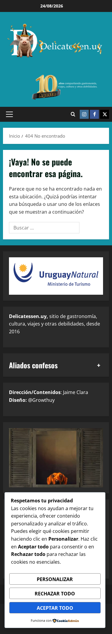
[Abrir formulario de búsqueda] (73, 114)
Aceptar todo (55, 608)
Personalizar (55, 579)
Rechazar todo (55, 593)
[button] (9, 114)
